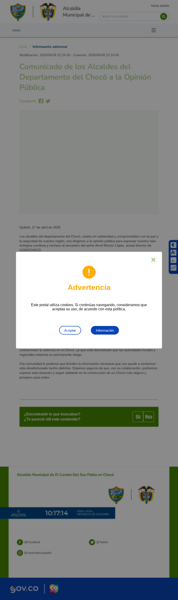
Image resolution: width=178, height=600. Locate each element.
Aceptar (70, 330)
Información (105, 330)
